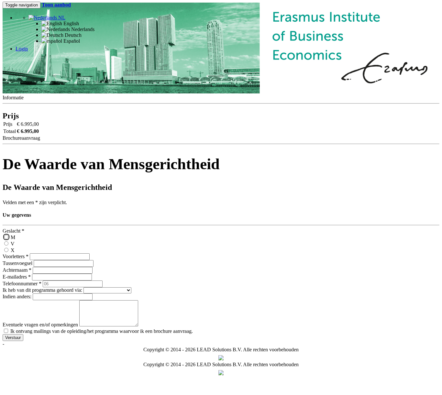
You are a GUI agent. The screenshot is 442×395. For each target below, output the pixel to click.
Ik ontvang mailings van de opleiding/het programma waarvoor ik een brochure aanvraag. (101, 331)
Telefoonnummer (22, 283)
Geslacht (13, 231)
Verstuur (13, 337)
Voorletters (15, 256)
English (70, 23)
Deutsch (72, 35)
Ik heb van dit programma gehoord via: (42, 290)
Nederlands (82, 29)
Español (71, 41)
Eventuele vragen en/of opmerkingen (40, 324)
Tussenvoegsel (17, 263)
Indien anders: (17, 296)
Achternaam (17, 270)
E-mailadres (17, 277)
